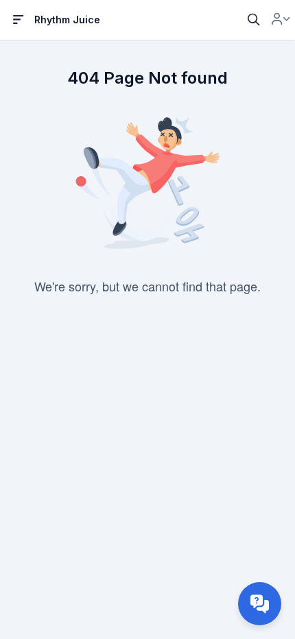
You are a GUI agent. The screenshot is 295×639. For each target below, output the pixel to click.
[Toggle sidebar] (18, 20)
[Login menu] (281, 20)
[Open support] (259, 603)
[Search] (254, 20)
